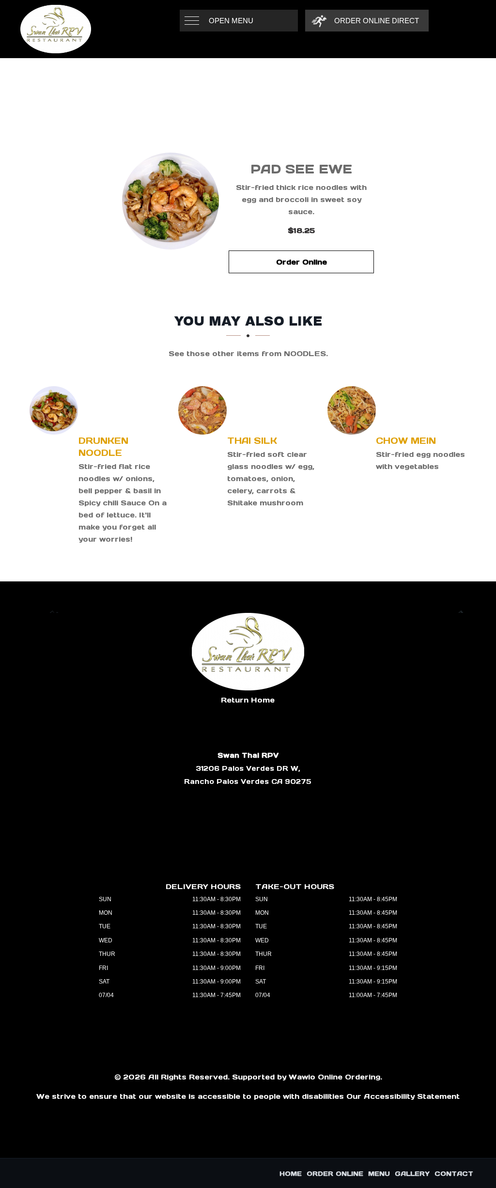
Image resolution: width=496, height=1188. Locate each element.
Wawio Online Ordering (334, 1076)
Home (290, 1174)
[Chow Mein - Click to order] (354, 410)
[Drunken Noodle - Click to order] (56, 410)
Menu (379, 1174)
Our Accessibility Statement (403, 1096)
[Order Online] (170, 201)
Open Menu (231, 20)
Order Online (301, 261)
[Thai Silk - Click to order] (205, 410)
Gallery (412, 1174)
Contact (453, 1174)
